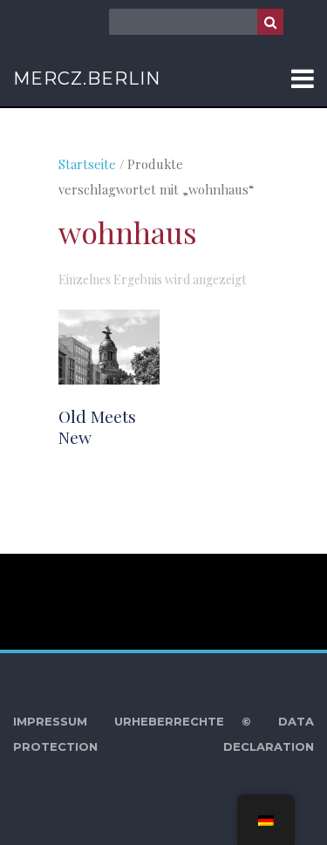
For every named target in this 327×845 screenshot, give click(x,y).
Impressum (50, 721)
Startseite (87, 164)
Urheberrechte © (183, 721)
